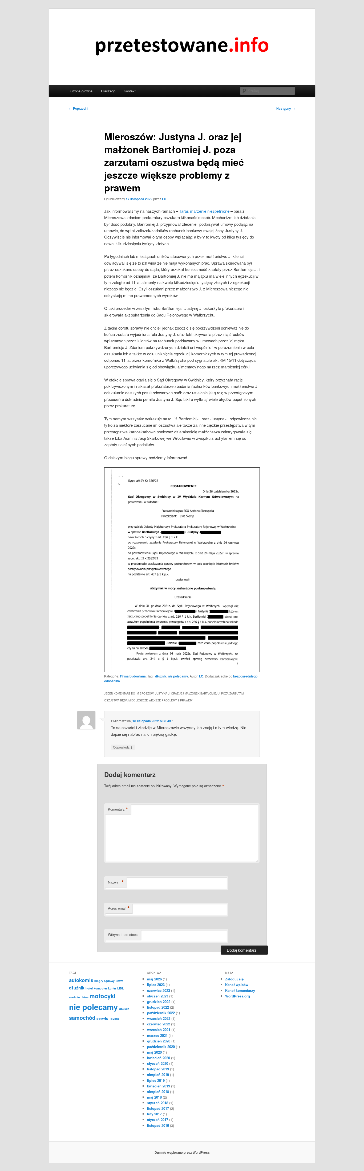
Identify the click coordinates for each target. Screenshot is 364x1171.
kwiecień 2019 (158, 1085)
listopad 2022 (158, 1007)
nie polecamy (178, 676)
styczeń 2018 (157, 1102)
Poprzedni (78, 108)
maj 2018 (154, 1097)
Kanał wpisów (236, 984)
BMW (119, 981)
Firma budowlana (133, 676)
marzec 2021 (157, 1035)
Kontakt (130, 90)
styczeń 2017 (157, 1119)
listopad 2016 (158, 1125)
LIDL (120, 988)
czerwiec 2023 (158, 990)
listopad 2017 (158, 1108)
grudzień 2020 (158, 1040)
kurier (112, 988)
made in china (78, 997)
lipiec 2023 (156, 984)
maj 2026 (154, 978)
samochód (82, 1017)
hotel (89, 988)
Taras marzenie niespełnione (204, 211)
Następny (285, 108)
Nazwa (116, 882)
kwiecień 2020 (158, 1057)
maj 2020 (154, 1052)
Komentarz (118, 809)
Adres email (119, 908)
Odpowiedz (123, 747)
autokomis (81, 980)
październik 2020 (161, 1046)
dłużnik (160, 676)
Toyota (114, 1019)
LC (164, 198)
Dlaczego (108, 90)
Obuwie (124, 1009)
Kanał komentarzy (240, 990)
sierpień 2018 (158, 1091)
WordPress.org (237, 996)
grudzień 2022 (158, 1001)
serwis (102, 1018)
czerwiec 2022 (158, 1023)
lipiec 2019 (156, 1080)
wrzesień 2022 (158, 1018)
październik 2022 (161, 1012)
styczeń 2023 (157, 996)
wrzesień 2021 (158, 1029)
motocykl (102, 996)
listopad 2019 (158, 1068)
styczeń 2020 (157, 1063)
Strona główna (81, 90)
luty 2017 (154, 1113)
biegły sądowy (104, 981)
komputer (100, 988)
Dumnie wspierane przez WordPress (182, 1152)
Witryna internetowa (123, 934)
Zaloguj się (234, 978)
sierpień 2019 (158, 1074)
